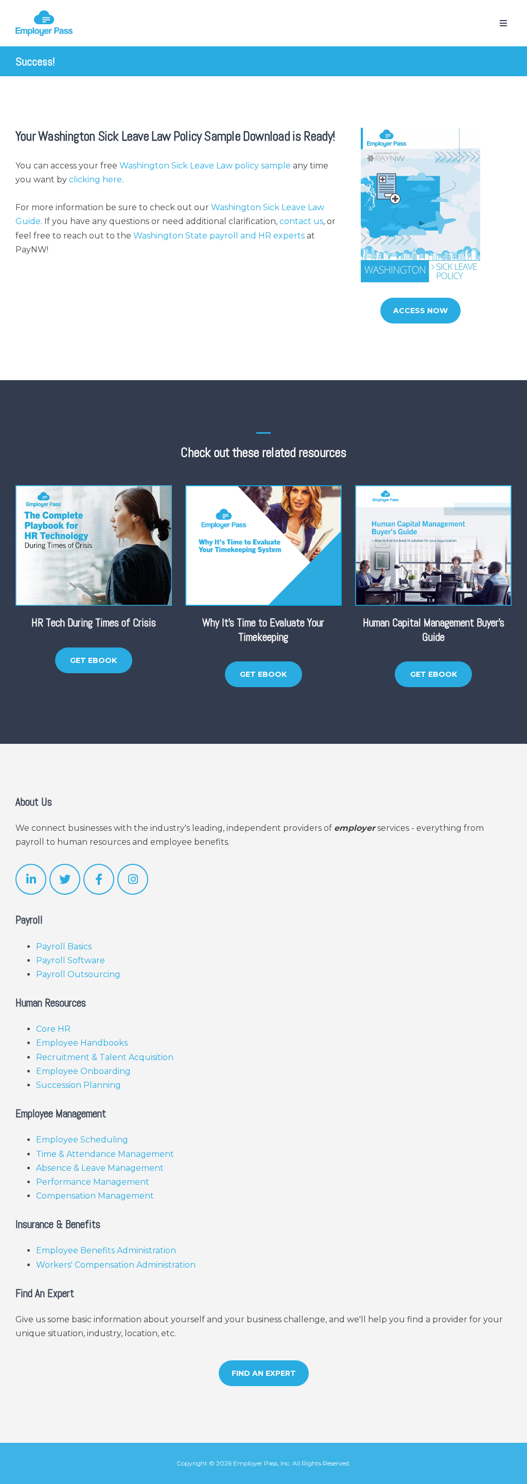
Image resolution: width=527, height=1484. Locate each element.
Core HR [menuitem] (53, 1029)
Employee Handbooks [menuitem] (82, 1043)
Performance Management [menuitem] (92, 1182)
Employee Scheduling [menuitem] (82, 1140)
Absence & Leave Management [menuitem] (100, 1168)
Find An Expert (264, 1373)
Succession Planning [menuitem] (78, 1085)
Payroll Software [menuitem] (70, 960)
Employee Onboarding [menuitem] (83, 1071)
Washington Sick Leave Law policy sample (205, 165)
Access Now (420, 310)
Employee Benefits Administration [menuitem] (106, 1250)
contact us (301, 221)
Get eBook (93, 660)
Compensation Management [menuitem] (95, 1196)
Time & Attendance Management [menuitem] (105, 1154)
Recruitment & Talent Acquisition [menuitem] (104, 1057)
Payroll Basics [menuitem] (64, 946)
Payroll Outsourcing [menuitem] (78, 974)
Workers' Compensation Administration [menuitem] (116, 1265)
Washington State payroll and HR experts (219, 236)
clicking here (95, 179)
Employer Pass (255, 1463)
